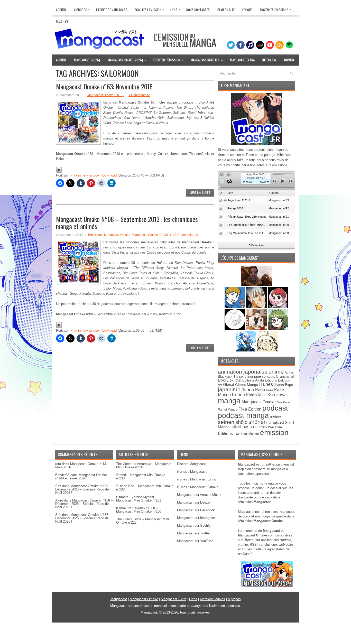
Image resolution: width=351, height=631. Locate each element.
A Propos (82, 9)
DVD (238, 380)
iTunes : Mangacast (192, 472)
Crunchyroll (285, 376)
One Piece (283, 402)
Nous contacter (198, 9)
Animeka (289, 59)
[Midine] (278, 307)
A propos (234, 599)
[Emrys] (235, 328)
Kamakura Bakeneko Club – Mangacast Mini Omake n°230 (138, 509)
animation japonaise (242, 372)
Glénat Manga (246, 385)
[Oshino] (257, 328)
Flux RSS (62, 21)
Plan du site (226, 9)
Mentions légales (212, 599)
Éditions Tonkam (233, 433)
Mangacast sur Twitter (193, 533)
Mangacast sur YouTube (195, 541)
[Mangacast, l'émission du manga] (267, 586)
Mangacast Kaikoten (207, 59)
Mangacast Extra (242, 59)
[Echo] (246, 350)
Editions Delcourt (277, 380)
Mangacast (118, 599)
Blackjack (225, 376)
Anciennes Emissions (275, 9)
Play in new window (84, 175)
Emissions (95, 235)
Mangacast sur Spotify (194, 525)
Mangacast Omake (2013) (150, 235)
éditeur (254, 433)
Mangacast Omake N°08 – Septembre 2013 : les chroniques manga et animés (127, 222)
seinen (226, 422)
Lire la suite (199, 192)
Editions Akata (253, 380)
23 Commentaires (185, 235)
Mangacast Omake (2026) (127, 59)
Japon (248, 389)
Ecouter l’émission (149, 9)
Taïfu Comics (258, 427)
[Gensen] (267, 350)
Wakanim (275, 427)
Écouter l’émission (168, 59)
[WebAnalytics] (175, 629)
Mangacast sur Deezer (194, 502)
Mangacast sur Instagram (196, 518)
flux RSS (250, 544)
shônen (257, 422)
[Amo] (278, 328)
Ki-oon (238, 394)
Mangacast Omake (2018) (105, 95)
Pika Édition (249, 409)
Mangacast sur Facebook (196, 510)
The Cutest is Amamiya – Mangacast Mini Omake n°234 (143, 465)
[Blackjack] (257, 307)
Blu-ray (239, 376)
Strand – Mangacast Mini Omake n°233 (140, 476)
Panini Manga (227, 409)
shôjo (241, 422)
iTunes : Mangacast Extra (196, 479)
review (275, 417)
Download (109, 175)
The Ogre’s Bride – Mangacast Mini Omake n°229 (142, 520)
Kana (260, 389)
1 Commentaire (139, 95)
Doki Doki (226, 380)
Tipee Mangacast (235, 85)
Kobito (251, 395)
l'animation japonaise (224, 606)
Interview (269, 59)
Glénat (228, 384)
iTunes (266, 384)
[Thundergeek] (235, 307)
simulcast (276, 422)
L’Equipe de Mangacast (111, 9)
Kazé (269, 390)
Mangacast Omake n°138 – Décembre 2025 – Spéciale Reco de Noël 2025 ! (83, 489)
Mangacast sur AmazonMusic (199, 495)
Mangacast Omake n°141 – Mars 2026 (83, 465)
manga (229, 400)
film (220, 384)
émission (274, 432)
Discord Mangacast (191, 464)
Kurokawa (277, 394)
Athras (289, 372)
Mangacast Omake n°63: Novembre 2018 (104, 86)
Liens (175, 9)
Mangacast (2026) (87, 59)
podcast (275, 408)
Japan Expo (283, 385)
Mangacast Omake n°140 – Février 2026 (81, 476)
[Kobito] (256, 285)
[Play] (59, 172)
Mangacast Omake (117, 235)
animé (276, 372)
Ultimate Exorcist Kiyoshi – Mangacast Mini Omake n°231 (138, 498)
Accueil (61, 9)
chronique (253, 376)
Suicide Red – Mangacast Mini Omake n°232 (144, 487)
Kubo (262, 395)
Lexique (247, 9)
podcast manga (243, 415)
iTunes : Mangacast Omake (197, 487)
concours (268, 376)
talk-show (239, 427)
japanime (229, 389)
